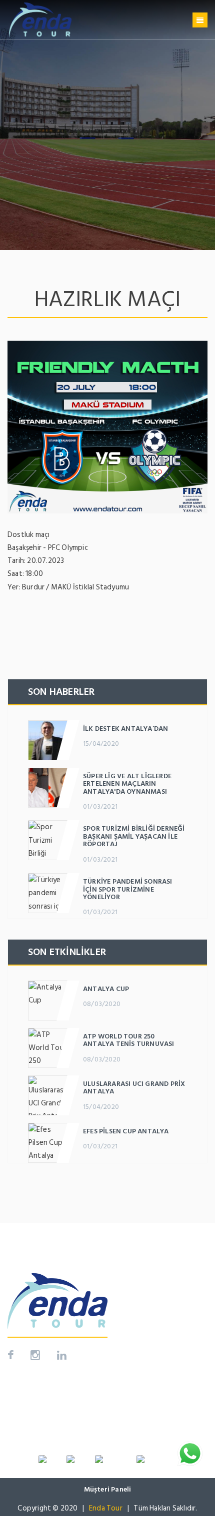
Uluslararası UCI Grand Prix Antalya (134, 1087)
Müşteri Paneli (108, 1489)
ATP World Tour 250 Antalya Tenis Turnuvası (128, 1039)
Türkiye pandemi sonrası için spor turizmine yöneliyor (127, 889)
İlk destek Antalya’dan (125, 728)
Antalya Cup (106, 989)
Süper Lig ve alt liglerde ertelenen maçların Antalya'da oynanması (127, 783)
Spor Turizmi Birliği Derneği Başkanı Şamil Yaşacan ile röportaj (134, 836)
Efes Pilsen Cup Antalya (126, 1131)
